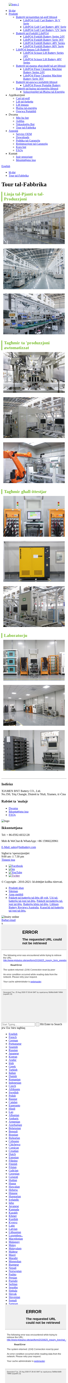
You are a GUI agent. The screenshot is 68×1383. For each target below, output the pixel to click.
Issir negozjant (24, 156)
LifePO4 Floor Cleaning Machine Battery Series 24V (42, 71)
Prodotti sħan (16, 887)
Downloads (22, 137)
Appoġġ (13, 130)
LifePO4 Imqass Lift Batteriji (32, 49)
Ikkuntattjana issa (26, 160)
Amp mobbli (16, 894)
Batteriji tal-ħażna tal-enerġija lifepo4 (37, 88)
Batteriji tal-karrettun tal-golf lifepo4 (36, 17)
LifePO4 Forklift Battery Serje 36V (43, 39)
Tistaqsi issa (8, 859)
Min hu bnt (22, 117)
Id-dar (12, 10)
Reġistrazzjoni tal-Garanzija (32, 143)
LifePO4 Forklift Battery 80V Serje (43, 46)
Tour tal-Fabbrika (26, 127)
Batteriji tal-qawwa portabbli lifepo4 (36, 82)
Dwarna (13, 808)
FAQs (19, 150)
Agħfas (20, 121)
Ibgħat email (8, 920)
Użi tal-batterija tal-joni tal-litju (33, 899)
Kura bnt (21, 147)
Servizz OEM (24, 134)
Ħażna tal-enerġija (26, 108)
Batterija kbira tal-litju (35, 904)
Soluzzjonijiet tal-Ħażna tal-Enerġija (44, 91)
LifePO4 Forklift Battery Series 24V (44, 36)
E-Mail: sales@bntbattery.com (18, 847)
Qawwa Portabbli (26, 111)
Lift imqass (22, 104)
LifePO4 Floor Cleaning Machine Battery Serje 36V (42, 77)
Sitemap (13, 891)
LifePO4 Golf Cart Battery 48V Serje (44, 26)
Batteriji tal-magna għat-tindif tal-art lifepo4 (40, 65)
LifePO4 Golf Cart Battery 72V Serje (44, 30)
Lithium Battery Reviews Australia (34, 906)
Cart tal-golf (23, 98)
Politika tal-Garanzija (28, 140)
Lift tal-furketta (24, 101)
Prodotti (13, 13)
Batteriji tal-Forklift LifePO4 (32, 33)
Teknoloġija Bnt (25, 124)
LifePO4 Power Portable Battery (42, 85)
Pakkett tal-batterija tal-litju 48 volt (28, 897)
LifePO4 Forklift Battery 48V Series (44, 43)
